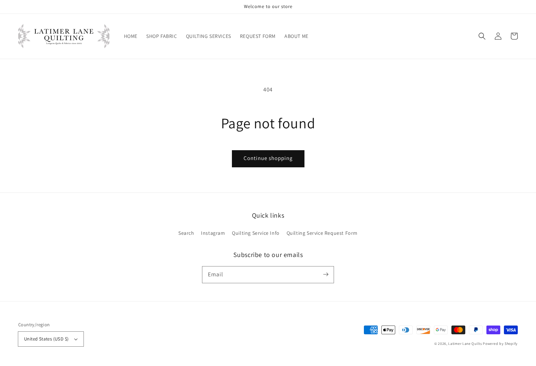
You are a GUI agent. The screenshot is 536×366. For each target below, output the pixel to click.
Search (186, 233)
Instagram (213, 233)
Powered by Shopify (500, 343)
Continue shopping (268, 158)
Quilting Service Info (256, 233)
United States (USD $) (46, 339)
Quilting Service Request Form (322, 233)
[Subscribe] (326, 274)
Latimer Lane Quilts (465, 343)
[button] (482, 36)
